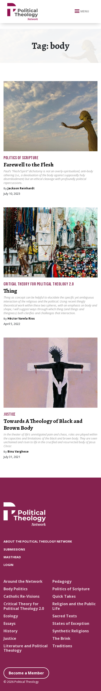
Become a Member (26, 673)
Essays (10, 623)
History (10, 630)
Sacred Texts (64, 616)
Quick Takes (64, 596)
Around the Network (23, 581)
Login (8, 565)
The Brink (61, 638)
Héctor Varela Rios (21, 318)
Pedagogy (61, 581)
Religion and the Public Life (74, 606)
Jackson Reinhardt (21, 188)
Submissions (14, 549)
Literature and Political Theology (26, 648)
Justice (10, 414)
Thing (10, 291)
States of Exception (70, 623)
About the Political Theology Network (38, 541)
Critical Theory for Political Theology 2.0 (39, 284)
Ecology (11, 616)
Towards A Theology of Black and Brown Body (43, 424)
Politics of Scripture (21, 157)
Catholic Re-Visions (21, 596)
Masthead (12, 557)
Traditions (62, 645)
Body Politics (15, 588)
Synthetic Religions (70, 630)
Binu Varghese (18, 451)
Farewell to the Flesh (29, 164)
